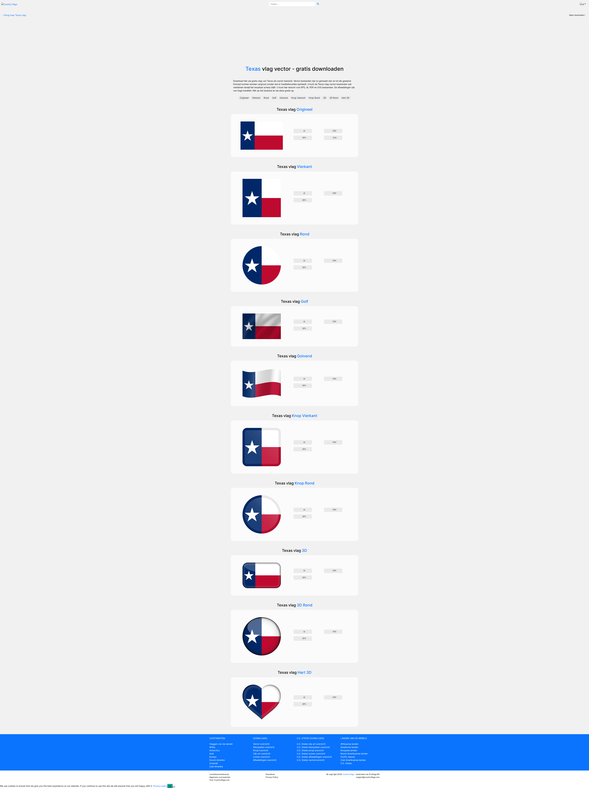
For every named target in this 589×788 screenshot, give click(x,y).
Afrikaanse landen (349, 744)
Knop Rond (314, 97)
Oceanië (213, 763)
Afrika (212, 747)
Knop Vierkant (298, 97)
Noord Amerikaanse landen (354, 753)
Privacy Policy (272, 777)
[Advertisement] (294, 42)
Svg (334, 137)
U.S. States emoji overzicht (310, 750)
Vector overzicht (261, 744)
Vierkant (256, 97)
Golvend (284, 97)
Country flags (348, 774)
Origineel (244, 97)
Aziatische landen (349, 747)
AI (304, 131)
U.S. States (346, 763)
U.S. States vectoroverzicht (310, 760)
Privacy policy (160, 786)
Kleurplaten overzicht (263, 747)
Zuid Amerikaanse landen (353, 760)
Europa (212, 756)
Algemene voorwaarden (219, 777)
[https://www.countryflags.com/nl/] (9, 4)
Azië (211, 753)
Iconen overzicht (261, 756)
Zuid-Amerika (216, 766)
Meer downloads (576, 15)
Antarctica (214, 750)
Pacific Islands (348, 756)
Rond (266, 97)
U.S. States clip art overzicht (311, 744)
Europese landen (349, 750)
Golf (274, 97)
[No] (174, 786)
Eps (304, 137)
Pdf (334, 131)
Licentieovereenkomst (219, 774)
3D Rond (333, 97)
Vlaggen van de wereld (221, 744)
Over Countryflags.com (219, 780)
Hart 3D (345, 97)
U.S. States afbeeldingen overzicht (314, 756)
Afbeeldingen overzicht (264, 760)
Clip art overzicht (261, 753)
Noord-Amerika (217, 760)
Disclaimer (270, 774)
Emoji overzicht (260, 750)
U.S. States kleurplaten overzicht (313, 747)
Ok (169, 786)
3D (324, 97)
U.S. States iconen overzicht (311, 753)
